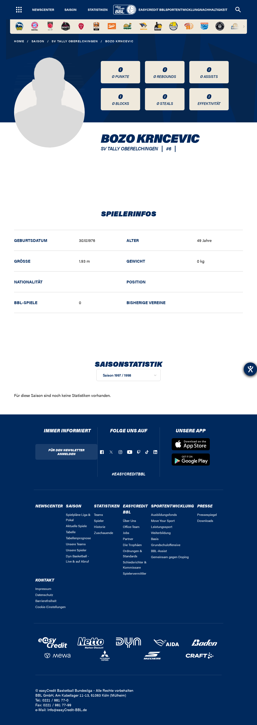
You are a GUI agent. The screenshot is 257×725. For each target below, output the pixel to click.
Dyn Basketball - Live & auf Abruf (77, 559)
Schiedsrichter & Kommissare (135, 565)
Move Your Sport (163, 520)
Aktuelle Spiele (76, 526)
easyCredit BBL (152, 9)
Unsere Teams (76, 544)
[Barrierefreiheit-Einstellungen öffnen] (250, 369)
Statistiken (98, 9)
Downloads (205, 520)
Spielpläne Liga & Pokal (78, 517)
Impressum (43, 588)
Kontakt (44, 580)
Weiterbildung (161, 532)
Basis (155, 538)
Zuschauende (103, 532)
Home (19, 41)
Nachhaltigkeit (213, 9)
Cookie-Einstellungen (50, 606)
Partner (128, 538)
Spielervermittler (134, 573)
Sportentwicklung (182, 9)
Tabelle (70, 532)
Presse (204, 506)
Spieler (99, 520)
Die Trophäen (132, 544)
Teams (98, 514)
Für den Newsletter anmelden (66, 452)
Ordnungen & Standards (132, 553)
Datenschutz (44, 594)
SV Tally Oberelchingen (75, 41)
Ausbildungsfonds (164, 514)
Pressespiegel (207, 514)
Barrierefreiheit (45, 600)
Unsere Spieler (76, 550)
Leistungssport (161, 526)
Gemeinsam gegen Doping (170, 557)
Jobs (126, 532)
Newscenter (43, 9)
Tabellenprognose (78, 538)
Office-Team (131, 526)
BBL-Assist (159, 550)
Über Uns (129, 520)
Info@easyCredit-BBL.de (67, 709)
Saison (70, 9)
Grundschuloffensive (165, 544)
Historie (99, 526)
